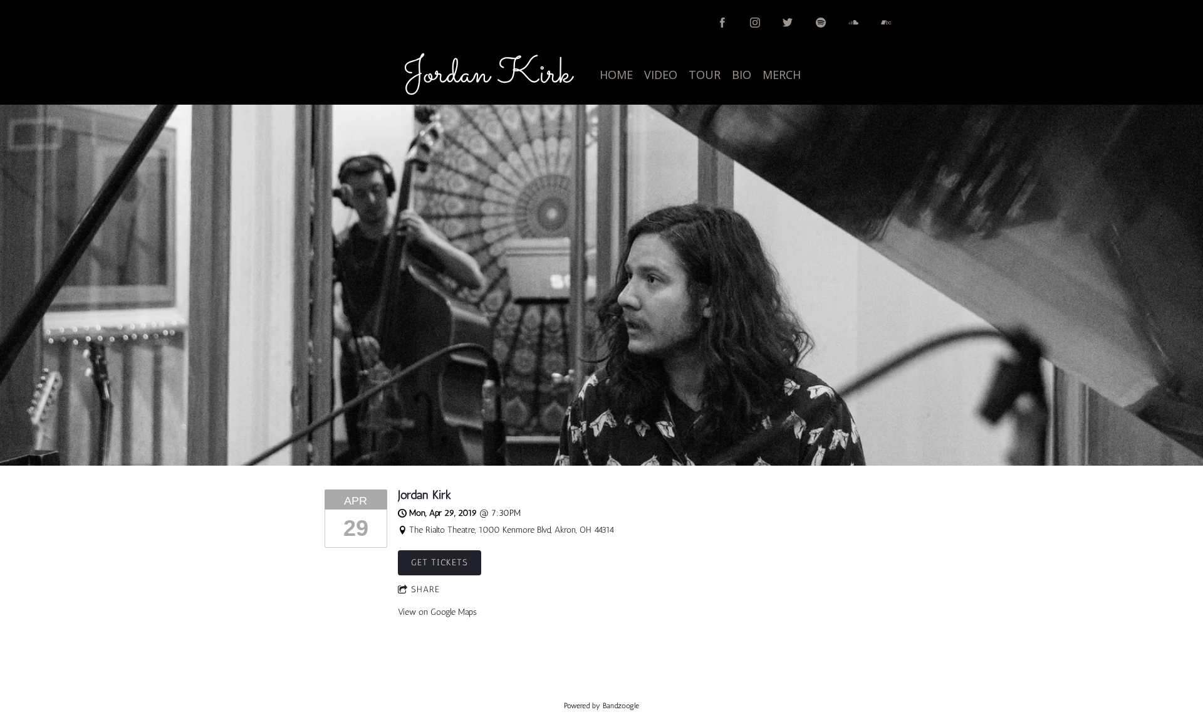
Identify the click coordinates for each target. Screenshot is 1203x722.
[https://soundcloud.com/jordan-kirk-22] (853, 23)
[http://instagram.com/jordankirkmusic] (755, 23)
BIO (741, 74)
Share (425, 589)
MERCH (782, 74)
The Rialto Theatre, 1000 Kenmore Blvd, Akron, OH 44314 (511, 530)
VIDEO (660, 74)
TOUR (705, 74)
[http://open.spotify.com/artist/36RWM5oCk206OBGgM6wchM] (821, 23)
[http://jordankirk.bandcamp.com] (886, 23)
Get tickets (439, 562)
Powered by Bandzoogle (601, 705)
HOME (616, 74)
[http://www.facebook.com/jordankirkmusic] (722, 23)
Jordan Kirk (424, 495)
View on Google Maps (437, 612)
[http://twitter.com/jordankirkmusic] (788, 23)
